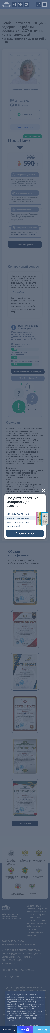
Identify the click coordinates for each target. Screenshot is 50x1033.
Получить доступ (25, 533)
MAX (23, 1030)
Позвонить (6, 1030)
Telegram (39, 1030)
